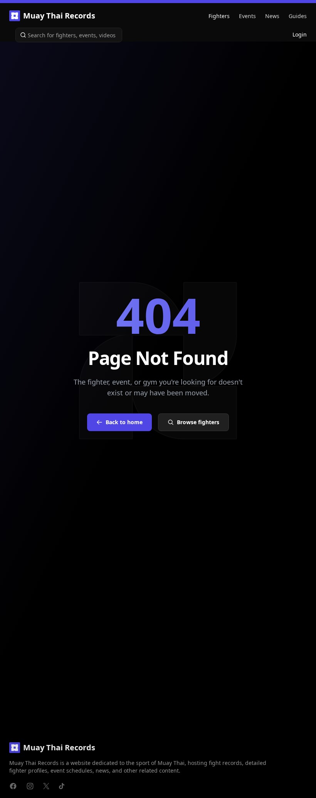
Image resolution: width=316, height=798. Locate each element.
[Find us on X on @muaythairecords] (46, 786)
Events (247, 16)
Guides (298, 16)
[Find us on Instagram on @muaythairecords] (30, 786)
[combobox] (68, 35)
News (272, 16)
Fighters (219, 16)
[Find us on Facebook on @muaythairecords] (13, 786)
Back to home (124, 422)
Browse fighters (198, 422)
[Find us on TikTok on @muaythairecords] (62, 786)
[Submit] (22, 35)
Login (299, 34)
